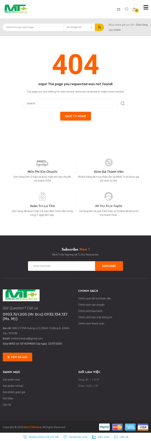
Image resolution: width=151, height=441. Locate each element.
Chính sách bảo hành (90, 311)
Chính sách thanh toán (91, 323)
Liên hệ (7, 404)
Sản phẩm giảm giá (14, 392)
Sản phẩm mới (11, 379)
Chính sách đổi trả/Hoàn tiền (94, 298)
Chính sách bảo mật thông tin (95, 317)
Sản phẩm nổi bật (13, 385)
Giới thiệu (8, 398)
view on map (19, 357)
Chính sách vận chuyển (91, 304)
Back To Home (75, 116)
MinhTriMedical (32, 427)
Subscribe (109, 266)
